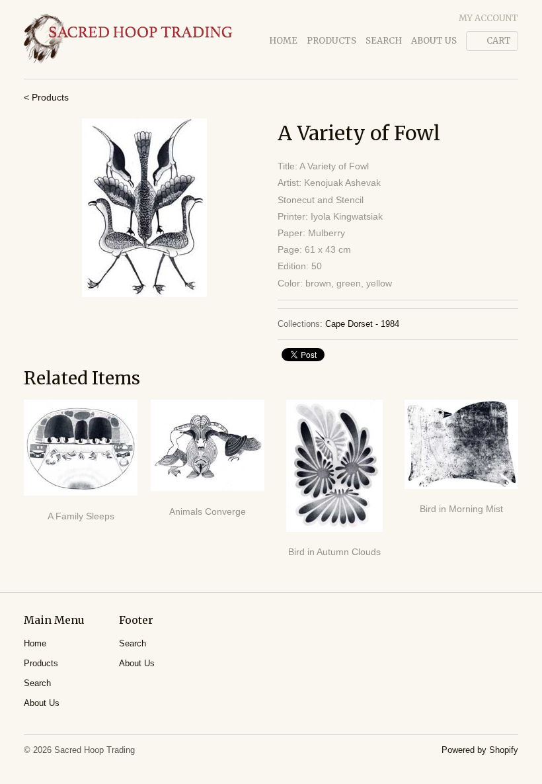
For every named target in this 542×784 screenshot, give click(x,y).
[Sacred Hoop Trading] (128, 39)
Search (384, 40)
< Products (46, 97)
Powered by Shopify (480, 750)
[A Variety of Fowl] (144, 207)
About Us (434, 40)
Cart (498, 40)
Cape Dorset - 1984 (362, 324)
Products (331, 40)
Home (283, 40)
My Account (488, 18)
